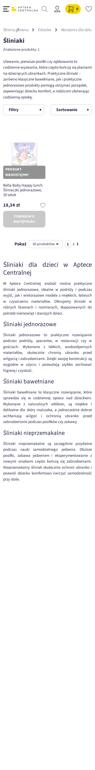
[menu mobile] (6, 9)
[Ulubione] (89, 9)
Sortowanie (66, 110)
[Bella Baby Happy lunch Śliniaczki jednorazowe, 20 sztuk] (24, 158)
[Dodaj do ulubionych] (42, 205)
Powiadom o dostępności (24, 219)
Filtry (13, 110)
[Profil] (57, 9)
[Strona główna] (25, 9)
